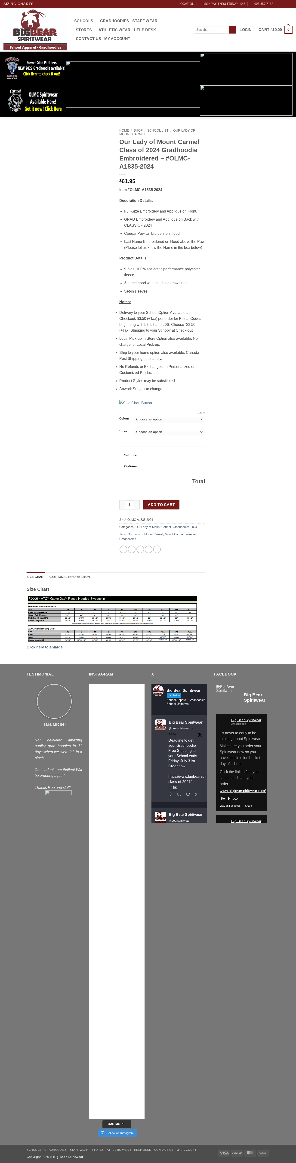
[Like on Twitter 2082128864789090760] (189, 794)
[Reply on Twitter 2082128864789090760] (171, 794)
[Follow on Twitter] (285, 4)
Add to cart (161, 505)
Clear (201, 412)
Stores (84, 30)
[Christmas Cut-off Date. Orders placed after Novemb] (131, 772)
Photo (233, 798)
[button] (246, 30)
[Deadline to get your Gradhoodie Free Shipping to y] (102, 716)
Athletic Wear (114, 30)
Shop (138, 130)
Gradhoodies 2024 (185, 527)
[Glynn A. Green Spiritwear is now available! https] (102, 892)
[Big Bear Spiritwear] (227, 689)
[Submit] (232, 30)
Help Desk (145, 30)
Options (130, 466)
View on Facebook (230, 805)
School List (158, 130)
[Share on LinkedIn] (157, 549)
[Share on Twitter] (132, 549)
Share (248, 805)
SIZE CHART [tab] (36, 577)
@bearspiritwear (179, 728)
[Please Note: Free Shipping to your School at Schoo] (131, 922)
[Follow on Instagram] (281, 4)
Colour (124, 418)
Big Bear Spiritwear (186, 722)
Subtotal (131, 455)
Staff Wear (144, 21)
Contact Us (88, 39)
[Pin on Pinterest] (148, 549)
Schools (83, 21)
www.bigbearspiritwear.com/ (243, 791)
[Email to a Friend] (140, 549)
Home (124, 130)
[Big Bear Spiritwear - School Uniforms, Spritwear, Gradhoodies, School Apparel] (35, 29)
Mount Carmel (174, 534)
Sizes (123, 431)
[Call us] (290, 4)
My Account (117, 39)
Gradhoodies (114, 21)
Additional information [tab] (69, 577)
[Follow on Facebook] (277, 4)
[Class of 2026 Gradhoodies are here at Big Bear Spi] (102, 1004)
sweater (190, 534)
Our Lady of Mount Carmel (153, 527)
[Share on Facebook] (123, 549)
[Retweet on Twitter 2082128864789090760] (180, 794)
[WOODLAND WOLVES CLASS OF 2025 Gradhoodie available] (131, 1077)
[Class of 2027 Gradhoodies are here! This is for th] (102, 810)
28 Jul (172, 734)
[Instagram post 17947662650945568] (102, 1048)
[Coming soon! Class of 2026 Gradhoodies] (131, 981)
